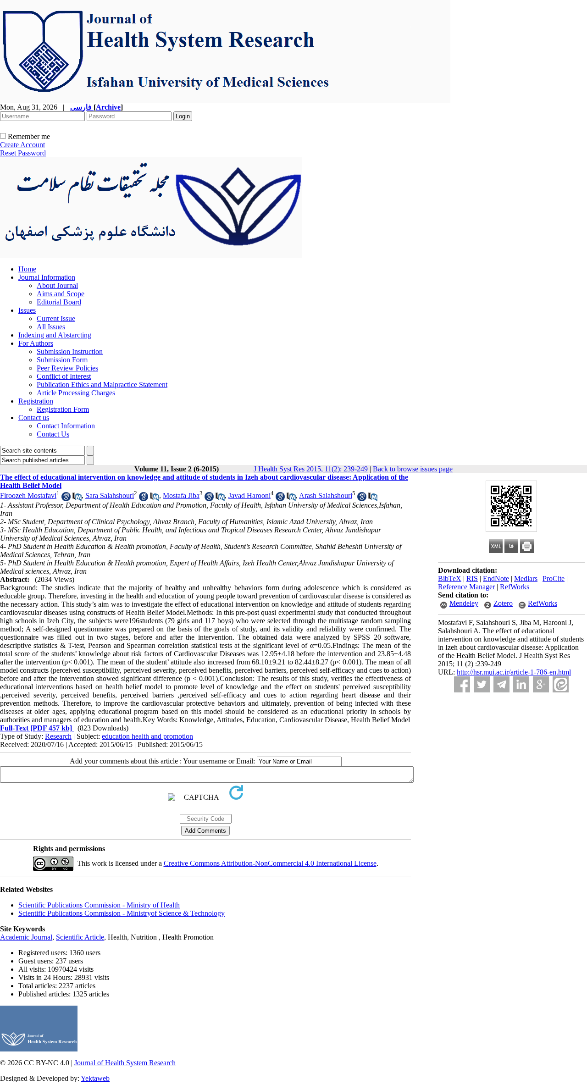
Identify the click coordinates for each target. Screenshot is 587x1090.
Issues (27, 310)
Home (27, 269)
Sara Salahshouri (109, 495)
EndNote (496, 578)
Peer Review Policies (67, 368)
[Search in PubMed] (77, 499)
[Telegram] (501, 684)
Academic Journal (26, 937)
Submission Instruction (70, 351)
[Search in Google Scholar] (66, 499)
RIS (472, 578)
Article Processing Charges (76, 393)
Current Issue (56, 318)
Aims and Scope (60, 294)
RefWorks (514, 587)
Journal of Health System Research (125, 1063)
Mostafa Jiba (181, 495)
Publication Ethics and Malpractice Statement (102, 384)
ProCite (554, 578)
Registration (35, 401)
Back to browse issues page (413, 469)
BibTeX (449, 578)
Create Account (22, 145)
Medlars (525, 578)
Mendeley (463, 603)
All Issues (51, 327)
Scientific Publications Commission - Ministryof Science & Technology (121, 913)
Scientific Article (80, 937)
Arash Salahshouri (325, 495)
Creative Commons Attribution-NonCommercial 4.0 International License (270, 863)
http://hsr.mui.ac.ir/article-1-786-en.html (514, 672)
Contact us (33, 417)
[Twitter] (482, 684)
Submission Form (62, 360)
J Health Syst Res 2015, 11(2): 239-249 (311, 469)
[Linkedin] (521, 684)
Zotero (503, 603)
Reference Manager (466, 587)
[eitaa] (561, 684)
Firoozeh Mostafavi (28, 495)
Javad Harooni (249, 495)
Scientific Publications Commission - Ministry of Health (99, 905)
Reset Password (23, 153)
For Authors (35, 343)
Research (58, 736)
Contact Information (66, 426)
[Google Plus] (541, 684)
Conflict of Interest (64, 376)
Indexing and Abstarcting (54, 335)
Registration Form (63, 409)
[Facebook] (462, 684)
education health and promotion (147, 736)
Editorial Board (59, 302)
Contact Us (53, 434)
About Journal (57, 285)
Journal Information (46, 277)
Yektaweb (95, 1078)
